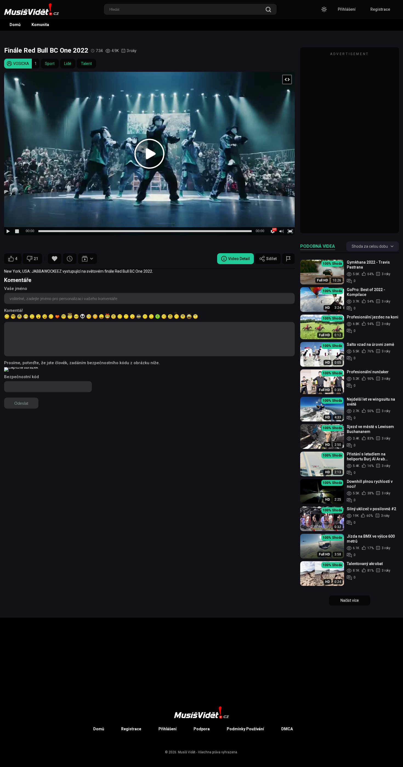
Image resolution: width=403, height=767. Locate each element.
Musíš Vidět (186, 752)
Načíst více (349, 600)
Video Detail (239, 258)
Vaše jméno (15, 288)
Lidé (67, 63)
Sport (50, 63)
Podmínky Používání (245, 729)
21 (36, 258)
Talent (86, 63)
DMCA (287, 729)
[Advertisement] (349, 143)
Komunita (40, 24)
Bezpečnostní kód (21, 376)
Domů (15, 24)
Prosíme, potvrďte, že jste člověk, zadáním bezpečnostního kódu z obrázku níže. (82, 362)
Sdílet (271, 258)
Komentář (13, 310)
